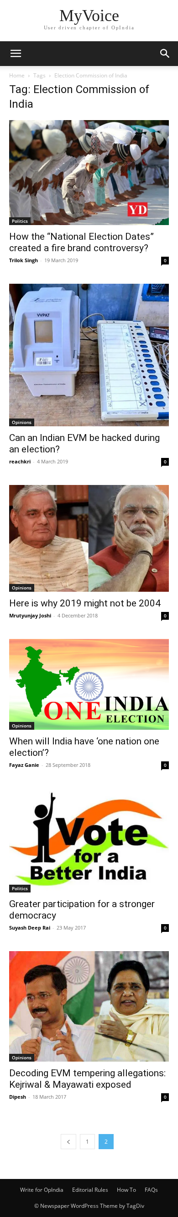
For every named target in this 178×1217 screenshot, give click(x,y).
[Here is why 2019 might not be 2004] (89, 538)
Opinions (21, 422)
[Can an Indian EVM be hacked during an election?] (89, 355)
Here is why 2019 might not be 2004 (85, 603)
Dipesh (17, 1096)
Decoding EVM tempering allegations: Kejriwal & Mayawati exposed (87, 1079)
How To (126, 1190)
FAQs (151, 1190)
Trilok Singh (23, 260)
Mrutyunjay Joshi (30, 615)
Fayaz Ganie (24, 764)
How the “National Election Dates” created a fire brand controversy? (81, 242)
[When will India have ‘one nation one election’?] (89, 684)
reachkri (20, 461)
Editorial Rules (90, 1190)
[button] (15, 53)
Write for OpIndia (41, 1190)
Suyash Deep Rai (29, 927)
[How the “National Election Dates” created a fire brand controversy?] (89, 172)
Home (17, 75)
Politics (20, 221)
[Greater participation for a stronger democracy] (89, 840)
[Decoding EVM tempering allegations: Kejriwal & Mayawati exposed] (89, 1006)
